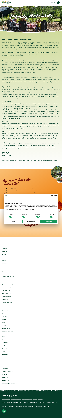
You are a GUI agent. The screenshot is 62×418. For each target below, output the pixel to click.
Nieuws (3, 269)
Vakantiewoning (5, 380)
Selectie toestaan (31, 221)
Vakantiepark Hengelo (6, 368)
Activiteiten (4, 336)
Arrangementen (5, 310)
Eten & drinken (5, 342)
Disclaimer (35, 399)
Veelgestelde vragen (6, 328)
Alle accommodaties (6, 279)
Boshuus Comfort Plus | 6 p (7, 284)
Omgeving (4, 266)
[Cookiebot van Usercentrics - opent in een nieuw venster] (52, 195)
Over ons (4, 260)
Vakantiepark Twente (6, 362)
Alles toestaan (49, 221)
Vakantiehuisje (5, 377)
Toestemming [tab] (13, 198)
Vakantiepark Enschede (7, 365)
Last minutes (5, 299)
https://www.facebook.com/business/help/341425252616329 (37, 115)
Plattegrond (4, 325)
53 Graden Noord (44, 406)
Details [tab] (31, 198)
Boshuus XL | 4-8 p (6, 290)
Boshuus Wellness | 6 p (7, 287)
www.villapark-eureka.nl (44, 88)
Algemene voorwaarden (16, 399)
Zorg (3, 257)
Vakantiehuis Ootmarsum (7, 371)
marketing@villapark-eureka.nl (14, 118)
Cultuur (3, 345)
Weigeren (13, 221)
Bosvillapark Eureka (14, 406)
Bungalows (4, 248)
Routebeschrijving (33, 402)
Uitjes (3, 351)
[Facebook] (5, 395)
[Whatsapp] (13, 395)
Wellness (4, 313)
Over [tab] (49, 198)
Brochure (4, 322)
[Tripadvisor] (16, 395)
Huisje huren (4, 374)
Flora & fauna (5, 339)
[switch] (24, 217)
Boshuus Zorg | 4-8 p (6, 293)
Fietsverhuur (4, 316)
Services (4, 319)
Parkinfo (4, 254)
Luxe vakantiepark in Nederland (8, 357)
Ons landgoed (5, 263)
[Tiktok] (11, 395)
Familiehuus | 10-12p (6, 296)
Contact (4, 271)
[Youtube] (7, 395)
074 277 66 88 (43, 402)
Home (3, 245)
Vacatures (40, 399)
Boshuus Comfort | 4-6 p (7, 282)
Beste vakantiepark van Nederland (9, 383)
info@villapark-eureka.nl (53, 402)
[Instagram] (3, 395)
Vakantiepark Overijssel (7, 360)
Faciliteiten (4, 251)
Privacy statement (6, 399)
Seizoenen (4, 348)
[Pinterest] (9, 395)
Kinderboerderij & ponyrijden (8, 308)
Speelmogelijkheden (6, 305)
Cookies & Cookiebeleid (27, 399)
